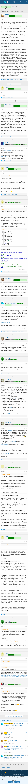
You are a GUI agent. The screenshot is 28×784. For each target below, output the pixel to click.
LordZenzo (7, 278)
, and (8, 97)
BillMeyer (6, 741)
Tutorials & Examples (10, 758)
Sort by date (10, 84)
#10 (26, 363)
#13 (26, 471)
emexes (7, 87)
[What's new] (26, 1)
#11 (26, 385)
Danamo (5, 11)
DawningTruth (9, 358)
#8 (26, 308)
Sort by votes (17, 84)
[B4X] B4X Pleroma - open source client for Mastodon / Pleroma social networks (14, 725)
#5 (26, 173)
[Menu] (2, 2)
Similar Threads (19, 11)
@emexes (10, 430)
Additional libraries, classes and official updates (16, 751)
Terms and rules (10, 770)
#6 (26, 206)
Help (22, 770)
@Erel (16, 398)
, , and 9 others (10, 136)
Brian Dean (8, 104)
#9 (26, 343)
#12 (26, 428)
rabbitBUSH (8, 379)
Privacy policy (17, 770)
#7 (26, 284)
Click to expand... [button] (14, 641)
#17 (26, 688)
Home (2, 772)
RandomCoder (9, 142)
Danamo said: (4, 209)
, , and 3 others (13, 331)
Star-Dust (7, 683)
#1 (26, 20)
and (6, 373)
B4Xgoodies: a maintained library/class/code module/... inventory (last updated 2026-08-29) (15, 748)
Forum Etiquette (12, 740)
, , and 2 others (11, 160)
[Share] (25, 20)
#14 (26, 541)
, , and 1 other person (12, 271)
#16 (26, 658)
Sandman (6, 736)
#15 (26, 626)
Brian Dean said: (5, 176)
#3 (26, 110)
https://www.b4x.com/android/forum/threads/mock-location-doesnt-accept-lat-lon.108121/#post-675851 (14, 675)
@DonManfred (7, 150)
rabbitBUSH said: (5, 474)
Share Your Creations (10, 728)
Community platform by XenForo (12, 774)
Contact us (3, 770)
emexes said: (4, 544)
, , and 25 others (12, 79)
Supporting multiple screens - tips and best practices (14, 756)
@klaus (14, 441)
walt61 (5, 751)
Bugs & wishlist (11, 736)
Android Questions (12, 741)
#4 (26, 148)
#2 (26, 92)
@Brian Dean (4, 156)
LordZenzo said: (5, 691)
